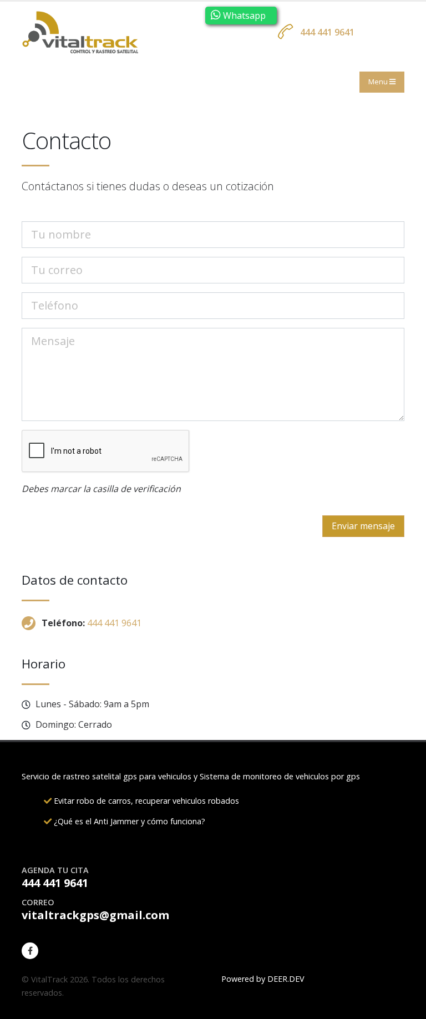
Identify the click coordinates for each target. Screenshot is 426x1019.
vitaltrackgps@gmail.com (95, 915)
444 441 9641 (327, 32)
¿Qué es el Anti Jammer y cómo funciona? (128, 821)
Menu (378, 82)
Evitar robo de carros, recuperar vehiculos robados (145, 800)
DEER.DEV (286, 979)
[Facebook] (30, 950)
